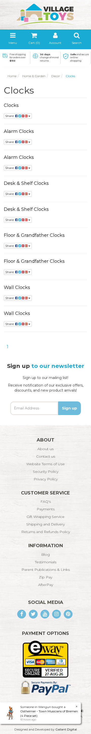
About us (45, 449)
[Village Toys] (45, 13)
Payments (46, 509)
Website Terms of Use (45, 464)
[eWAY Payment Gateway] (45, 659)
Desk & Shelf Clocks (26, 183)
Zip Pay (45, 577)
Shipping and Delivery (45, 524)
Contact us (45, 456)
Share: (10, 116)
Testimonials (45, 562)
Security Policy (45, 471)
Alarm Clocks (19, 131)
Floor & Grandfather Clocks (34, 235)
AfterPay (45, 584)
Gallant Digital (66, 729)
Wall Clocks (17, 287)
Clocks (11, 105)
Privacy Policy (46, 479)
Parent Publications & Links (45, 569)
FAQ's (45, 501)
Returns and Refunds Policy (45, 532)
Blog (45, 554)
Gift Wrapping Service (45, 516)
